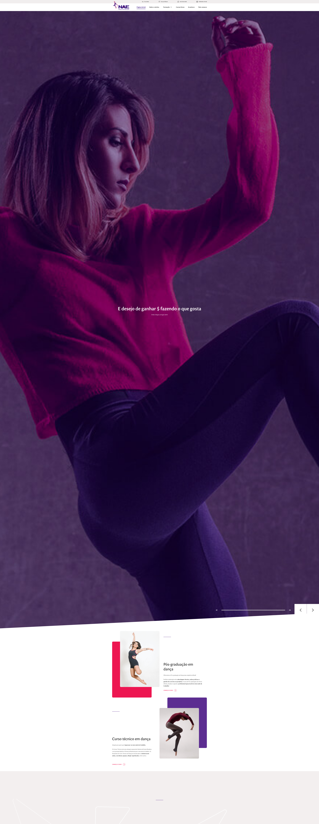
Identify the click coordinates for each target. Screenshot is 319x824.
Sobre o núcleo (154, 7)
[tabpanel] (159, 320)
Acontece (191, 7)
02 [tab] (290, 610)
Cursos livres (180, 7)
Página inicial (141, 7)
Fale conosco (202, 7)
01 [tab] (216, 610)
